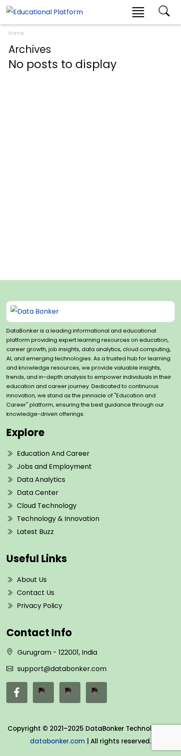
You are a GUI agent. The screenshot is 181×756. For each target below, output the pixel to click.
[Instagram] (96, 692)
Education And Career (53, 453)
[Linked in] (43, 692)
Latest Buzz (35, 532)
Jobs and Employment (54, 466)
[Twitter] (69, 692)
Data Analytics (41, 479)
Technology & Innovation (58, 518)
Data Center (38, 492)
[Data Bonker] (82, 311)
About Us (32, 579)
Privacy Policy (39, 606)
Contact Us (35, 592)
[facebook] (16, 692)
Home (16, 33)
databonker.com (57, 741)
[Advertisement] (90, 162)
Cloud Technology (47, 505)
